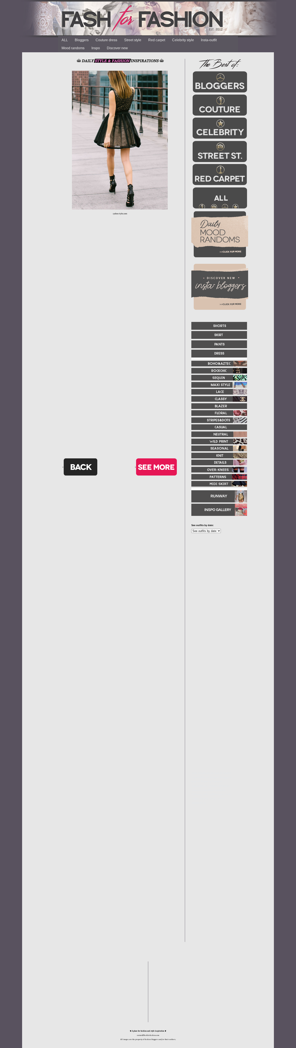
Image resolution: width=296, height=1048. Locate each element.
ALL (65, 40)
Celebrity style (183, 40)
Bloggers (82, 40)
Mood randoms (73, 48)
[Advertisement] (217, 583)
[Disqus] (119, 286)
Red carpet (156, 40)
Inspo (95, 48)
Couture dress (106, 40)
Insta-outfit (209, 40)
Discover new (117, 48)
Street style (132, 40)
